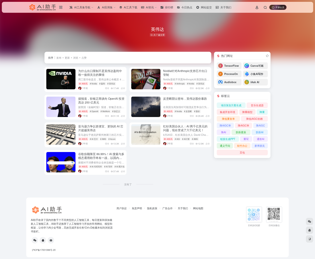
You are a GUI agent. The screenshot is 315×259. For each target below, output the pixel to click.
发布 (58, 57)
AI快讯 (85, 83)
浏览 (75, 57)
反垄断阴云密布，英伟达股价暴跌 (185, 98)
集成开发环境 (227, 112)
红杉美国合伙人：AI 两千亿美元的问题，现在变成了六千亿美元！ (185, 128)
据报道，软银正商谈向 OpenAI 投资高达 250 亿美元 (101, 100)
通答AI (260, 139)
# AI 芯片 (94, 138)
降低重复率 (228, 118)
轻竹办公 (242, 145)
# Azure (111, 138)
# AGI (177, 138)
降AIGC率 (225, 125)
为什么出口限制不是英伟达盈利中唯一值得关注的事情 (100, 73)
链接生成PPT (227, 139)
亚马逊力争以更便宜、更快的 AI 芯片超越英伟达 (100, 128)
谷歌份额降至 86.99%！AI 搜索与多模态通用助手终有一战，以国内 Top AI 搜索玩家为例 (101, 158)
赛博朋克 (259, 145)
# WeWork (105, 111)
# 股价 (197, 111)
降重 (262, 112)
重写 (246, 139)
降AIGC (260, 125)
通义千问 (225, 145)
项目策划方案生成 (231, 105)
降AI (223, 132)
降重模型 (247, 112)
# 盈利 (102, 83)
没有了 (128, 184)
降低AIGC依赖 (254, 118)
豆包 (242, 152)
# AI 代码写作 (96, 166)
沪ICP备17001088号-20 (44, 249)
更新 (67, 57)
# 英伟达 (111, 83)
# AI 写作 (108, 166)
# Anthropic (180, 83)
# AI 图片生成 (121, 166)
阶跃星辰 (241, 132)
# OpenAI (94, 111)
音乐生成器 (257, 105)
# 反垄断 (188, 111)
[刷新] (267, 56)
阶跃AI (259, 132)
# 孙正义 (116, 111)
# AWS (103, 138)
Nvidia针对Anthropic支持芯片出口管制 (185, 73)
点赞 (84, 57)
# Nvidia (93, 83)
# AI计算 (186, 138)
